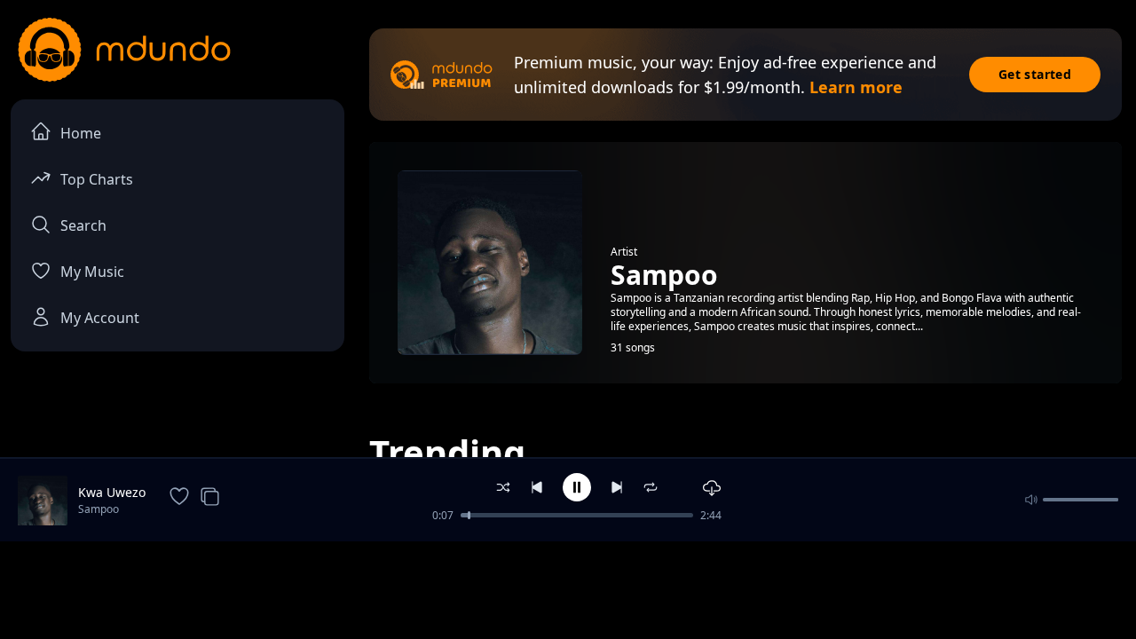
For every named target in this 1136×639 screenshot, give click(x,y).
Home (80, 133)
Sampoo (98, 509)
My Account (99, 317)
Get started (1034, 74)
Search (83, 225)
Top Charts (96, 179)
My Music (92, 271)
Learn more (856, 87)
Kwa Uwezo (112, 492)
